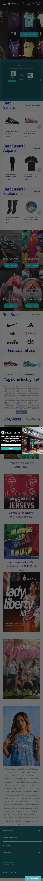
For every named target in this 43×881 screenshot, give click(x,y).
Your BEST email (3, 443)
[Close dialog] (41, 428)
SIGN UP (10, 448)
